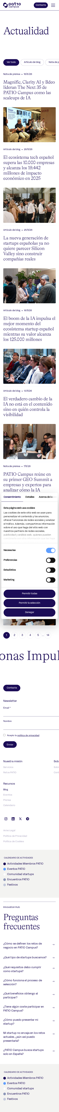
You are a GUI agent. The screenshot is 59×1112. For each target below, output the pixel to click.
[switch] (50, 560)
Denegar (29, 612)
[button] (52, 5)
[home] (12, 5)
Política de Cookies (13, 842)
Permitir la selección (29, 603)
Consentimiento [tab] (12, 497)
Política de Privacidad (15, 836)
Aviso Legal (9, 831)
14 (48, 635)
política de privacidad (28, 735)
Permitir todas (29, 594)
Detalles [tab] (29, 497)
